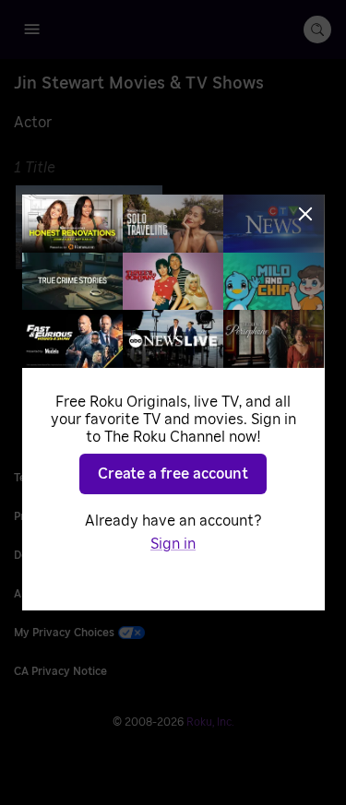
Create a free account (173, 474)
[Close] (305, 214)
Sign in (173, 544)
